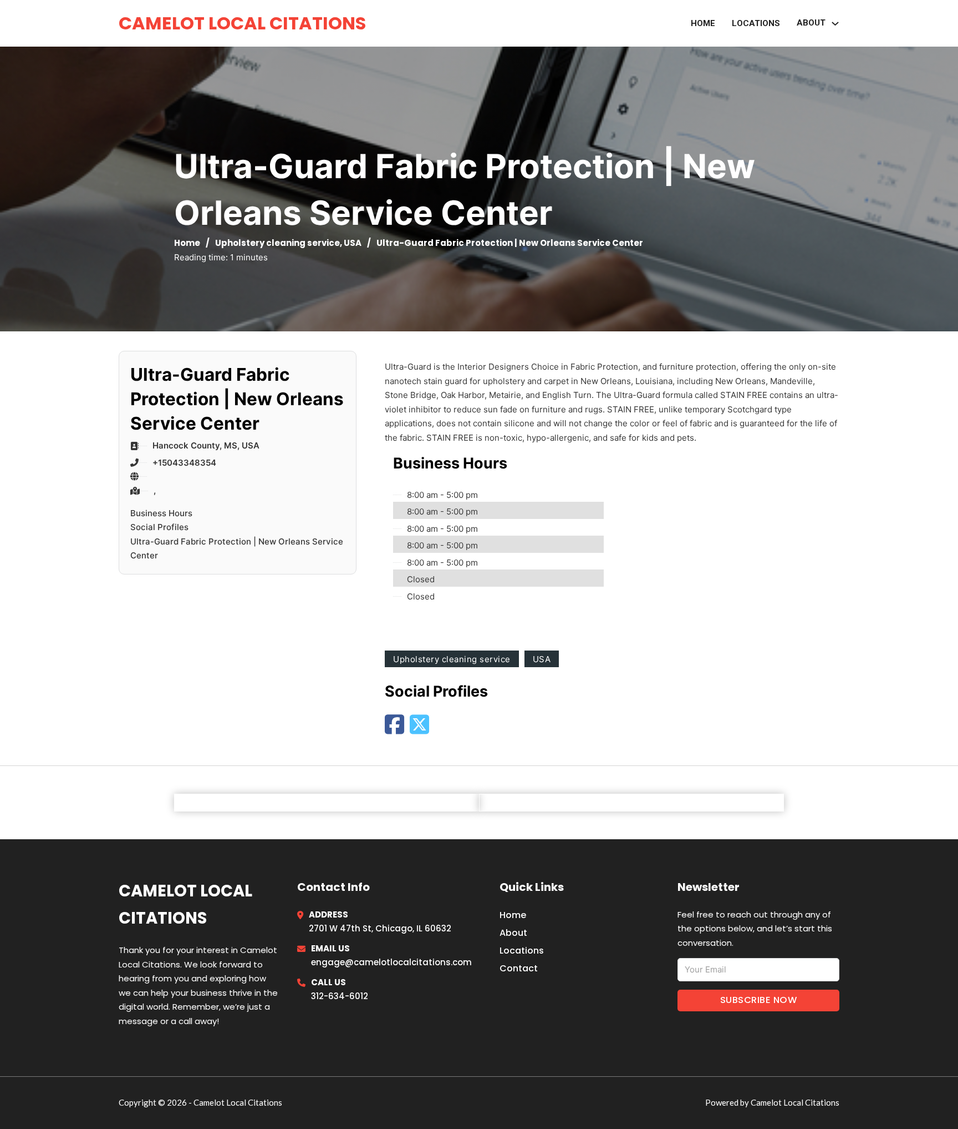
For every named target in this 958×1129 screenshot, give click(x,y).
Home (703, 23)
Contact (519, 968)
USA (352, 243)
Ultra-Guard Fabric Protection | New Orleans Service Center (236, 548)
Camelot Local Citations (242, 23)
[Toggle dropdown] (835, 23)
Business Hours (161, 513)
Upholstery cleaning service (277, 243)
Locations (756, 23)
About (513, 932)
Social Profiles (159, 527)
